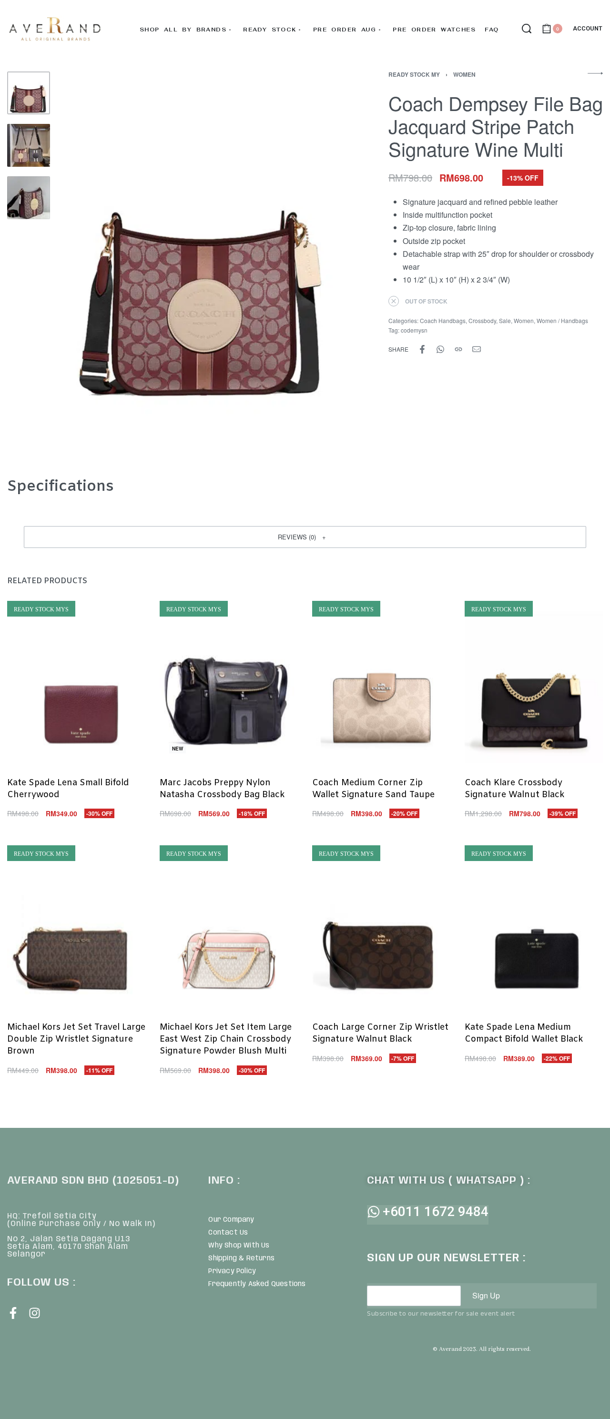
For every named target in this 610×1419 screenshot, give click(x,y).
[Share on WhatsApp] (440, 349)
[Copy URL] (458, 349)
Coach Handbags (443, 320)
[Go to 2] (28, 145)
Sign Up (486, 1295)
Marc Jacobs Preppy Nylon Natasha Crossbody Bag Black (222, 789)
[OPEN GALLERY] (203, 262)
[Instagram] (35, 1313)
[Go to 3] (28, 197)
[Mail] (476, 349)
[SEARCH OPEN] (526, 28)
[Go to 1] (28, 92)
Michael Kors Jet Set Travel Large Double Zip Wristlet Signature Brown (76, 1039)
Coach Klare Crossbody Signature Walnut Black (515, 789)
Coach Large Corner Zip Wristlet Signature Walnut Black (380, 1033)
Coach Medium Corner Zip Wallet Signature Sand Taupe (373, 789)
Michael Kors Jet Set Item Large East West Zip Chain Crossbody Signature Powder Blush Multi (226, 1039)
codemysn (414, 330)
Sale (505, 320)
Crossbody (482, 320)
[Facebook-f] (13, 1313)
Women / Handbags (562, 320)
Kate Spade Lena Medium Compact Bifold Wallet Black (524, 1033)
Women (464, 74)
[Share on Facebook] (422, 349)
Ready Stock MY (414, 74)
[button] (305, 537)
